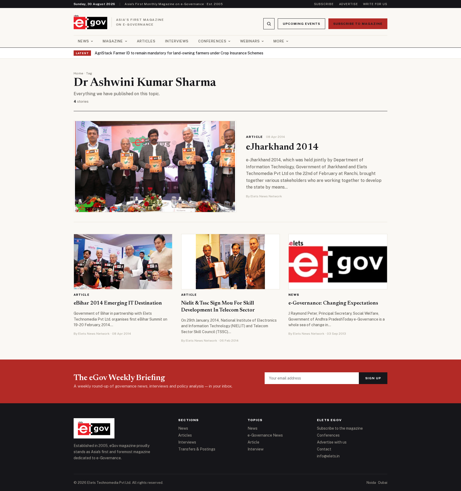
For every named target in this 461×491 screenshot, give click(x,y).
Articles (146, 41)
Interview (256, 449)
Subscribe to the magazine (340, 428)
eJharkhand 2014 (282, 147)
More (278, 41)
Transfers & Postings (196, 449)
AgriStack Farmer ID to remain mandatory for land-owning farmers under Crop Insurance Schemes (179, 53)
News (83, 41)
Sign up (373, 378)
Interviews (177, 41)
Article (254, 137)
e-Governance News (265, 435)
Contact (324, 449)
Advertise (348, 4)
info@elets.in (328, 456)
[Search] (269, 23)
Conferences (212, 41)
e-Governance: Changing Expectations (333, 303)
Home (79, 73)
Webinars (250, 41)
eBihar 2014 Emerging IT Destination (118, 303)
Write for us (375, 4)
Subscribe (324, 4)
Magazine (113, 41)
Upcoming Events (301, 24)
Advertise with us (332, 442)
